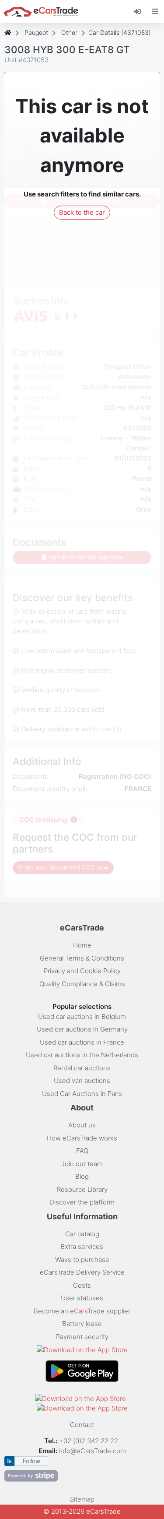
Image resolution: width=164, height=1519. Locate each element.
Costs (82, 1285)
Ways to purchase (82, 1259)
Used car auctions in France (82, 1042)
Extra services (82, 1246)
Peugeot (36, 32)
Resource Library (82, 1189)
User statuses (82, 1298)
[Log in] (140, 10)
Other (69, 32)
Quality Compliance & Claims (82, 984)
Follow (31, 1461)
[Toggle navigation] (155, 11)
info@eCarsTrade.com (92, 1451)
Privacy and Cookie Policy (82, 971)
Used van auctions (82, 1080)
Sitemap (82, 1499)
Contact (82, 1425)
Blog (82, 1176)
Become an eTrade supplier (82, 1311)
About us (82, 1125)
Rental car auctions (82, 1068)
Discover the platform (82, 1202)
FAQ (82, 1151)
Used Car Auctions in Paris (82, 1093)
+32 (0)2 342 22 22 (89, 1441)
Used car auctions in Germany (82, 1029)
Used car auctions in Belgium (82, 1016)
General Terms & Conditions (82, 958)
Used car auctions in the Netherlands (82, 1055)
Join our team (82, 1164)
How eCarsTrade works (82, 1138)
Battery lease (82, 1323)
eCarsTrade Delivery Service (82, 1272)
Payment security (82, 1337)
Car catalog (82, 1234)
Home (82, 945)
